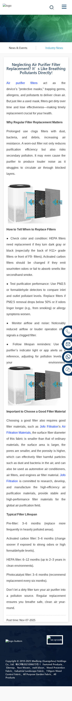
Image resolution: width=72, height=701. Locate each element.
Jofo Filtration (49, 426)
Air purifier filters (24, 83)
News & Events (18, 48)
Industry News (54, 48)
